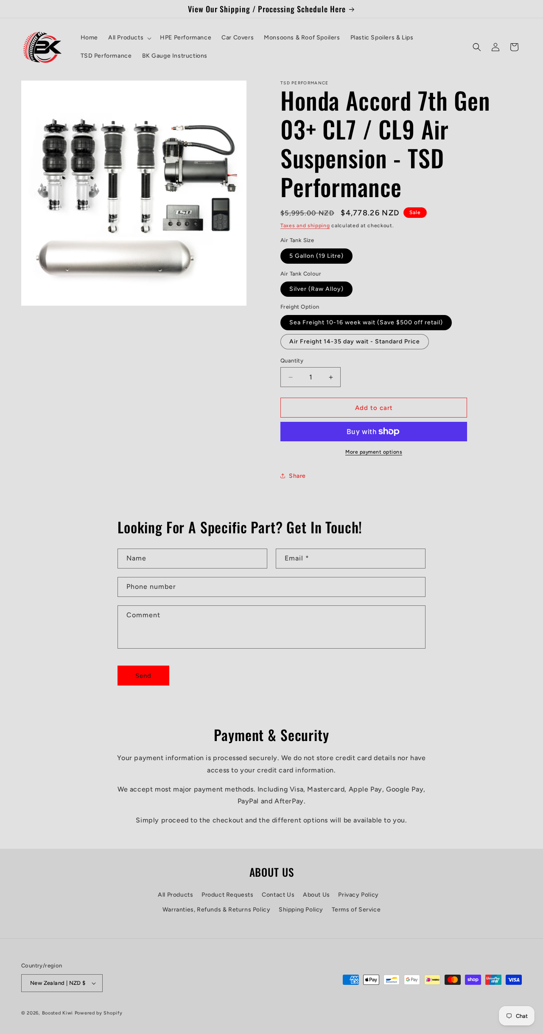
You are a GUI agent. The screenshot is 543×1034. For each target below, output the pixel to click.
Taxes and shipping (305, 226)
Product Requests (228, 894)
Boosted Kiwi (57, 1013)
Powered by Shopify (99, 1013)
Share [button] (297, 475)
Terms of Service (356, 909)
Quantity (291, 360)
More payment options (373, 452)
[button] (129, 38)
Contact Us (278, 894)
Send (143, 676)
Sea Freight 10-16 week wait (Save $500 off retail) (366, 322)
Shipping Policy (301, 909)
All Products (175, 894)
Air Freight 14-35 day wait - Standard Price (354, 341)
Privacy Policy (358, 894)
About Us (316, 894)
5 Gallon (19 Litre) (316, 255)
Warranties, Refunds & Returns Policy (216, 909)
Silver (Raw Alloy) (316, 289)
